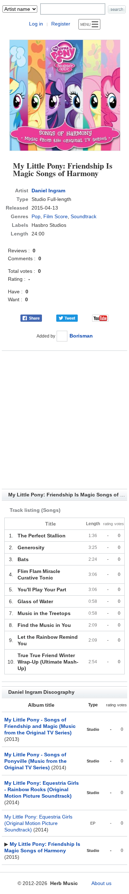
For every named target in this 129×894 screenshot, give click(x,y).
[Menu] (89, 24)
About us (101, 883)
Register (60, 24)
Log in (36, 24)
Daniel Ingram (48, 190)
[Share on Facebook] (31, 318)
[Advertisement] (64, 420)
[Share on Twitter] (67, 318)
